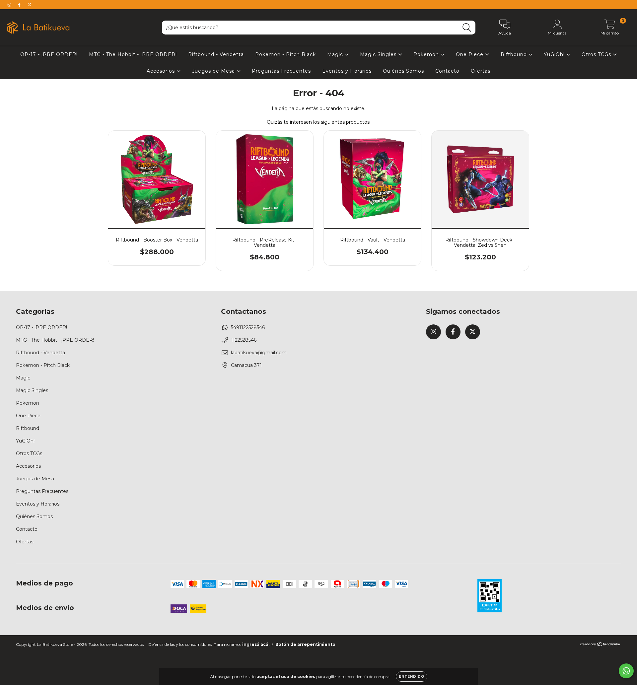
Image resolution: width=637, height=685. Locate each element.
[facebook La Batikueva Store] (20, 5)
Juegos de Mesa (214, 71)
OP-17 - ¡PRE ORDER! (49, 54)
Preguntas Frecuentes (281, 71)
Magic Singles (379, 54)
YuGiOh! (555, 54)
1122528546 (243, 340)
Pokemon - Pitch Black (285, 54)
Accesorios (162, 71)
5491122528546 (248, 327)
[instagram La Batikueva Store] (10, 5)
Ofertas (480, 71)
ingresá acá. (255, 644)
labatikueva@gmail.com (259, 353)
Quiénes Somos (403, 71)
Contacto (447, 71)
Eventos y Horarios (347, 71)
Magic (336, 54)
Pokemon (427, 54)
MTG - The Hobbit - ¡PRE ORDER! (133, 54)
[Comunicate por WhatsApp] (626, 670)
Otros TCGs (597, 54)
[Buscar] (467, 27)
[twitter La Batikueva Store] (29, 5)
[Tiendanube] (600, 645)
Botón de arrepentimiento (305, 644)
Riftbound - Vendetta (216, 54)
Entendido (411, 676)
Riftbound (515, 54)
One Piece (470, 54)
